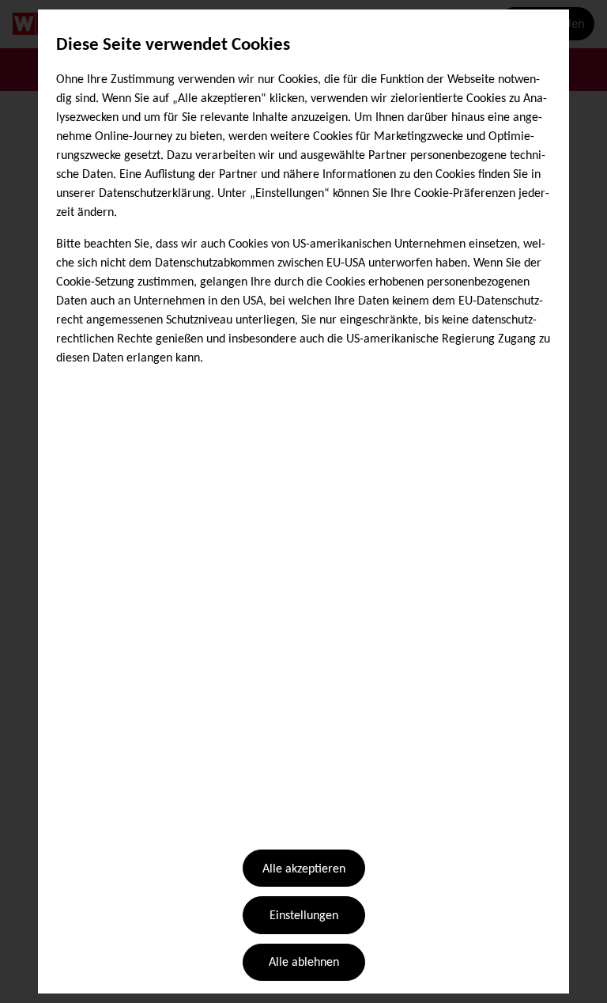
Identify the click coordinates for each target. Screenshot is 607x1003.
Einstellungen (304, 916)
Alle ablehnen (304, 962)
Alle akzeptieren (303, 869)
